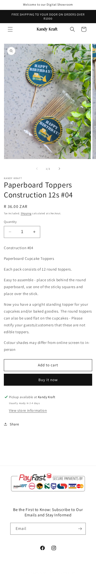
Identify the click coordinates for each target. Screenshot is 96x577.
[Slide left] (36, 168)
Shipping (26, 213)
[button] (10, 29)
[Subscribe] (80, 529)
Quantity (10, 222)
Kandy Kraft (39, 572)
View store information (28, 410)
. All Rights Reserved (61, 572)
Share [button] (14, 424)
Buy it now (48, 379)
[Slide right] (59, 168)
